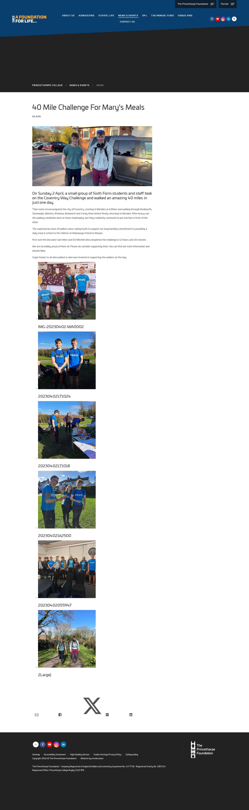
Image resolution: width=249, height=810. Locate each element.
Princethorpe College (47, 85)
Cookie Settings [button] (101, 755)
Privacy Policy (115, 755)
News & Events (79, 85)
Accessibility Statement (55, 755)
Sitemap (36, 755)
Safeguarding (132, 755)
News (100, 85)
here (42, 251)
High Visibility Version (79, 755)
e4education (97, 759)
